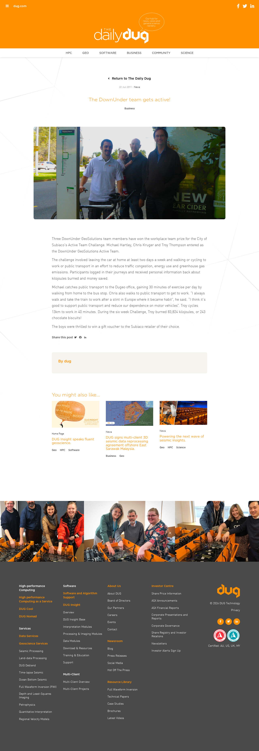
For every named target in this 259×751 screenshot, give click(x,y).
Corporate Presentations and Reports (170, 616)
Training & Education (76, 655)
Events (111, 622)
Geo (54, 450)
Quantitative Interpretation (35, 711)
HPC (69, 52)
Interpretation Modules (77, 626)
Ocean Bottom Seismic (33, 679)
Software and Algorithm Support (80, 595)
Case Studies (115, 703)
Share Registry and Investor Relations (169, 634)
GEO (85, 52)
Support (68, 662)
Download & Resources (77, 648)
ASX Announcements (164, 600)
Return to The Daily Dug (131, 78)
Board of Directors (118, 600)
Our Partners (115, 607)
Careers (112, 615)
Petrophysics (27, 704)
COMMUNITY (161, 52)
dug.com (20, 6)
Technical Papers (118, 696)
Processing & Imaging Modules (82, 633)
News (137, 86)
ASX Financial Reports (165, 607)
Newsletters (159, 643)
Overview (68, 612)
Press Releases (117, 655)
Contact (112, 629)
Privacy (235, 610)
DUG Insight (71, 604)
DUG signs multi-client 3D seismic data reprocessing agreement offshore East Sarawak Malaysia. (127, 443)
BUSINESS (134, 52)
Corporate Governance (165, 625)
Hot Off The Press (118, 670)
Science (181, 447)
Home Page (58, 433)
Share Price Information (166, 593)
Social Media (115, 663)
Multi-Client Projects (76, 688)
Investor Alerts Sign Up (166, 650)
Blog (110, 648)
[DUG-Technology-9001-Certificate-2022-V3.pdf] (219, 635)
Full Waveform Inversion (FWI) (37, 686)
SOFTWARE (107, 52)
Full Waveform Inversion (122, 689)
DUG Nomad (28, 616)
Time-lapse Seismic (31, 672)
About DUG (114, 593)
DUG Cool (26, 608)
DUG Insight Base (74, 619)
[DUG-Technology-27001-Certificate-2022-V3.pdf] (233, 635)
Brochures (114, 711)
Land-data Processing (33, 658)
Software (74, 450)
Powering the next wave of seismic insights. (182, 438)
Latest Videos (115, 718)
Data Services (28, 636)
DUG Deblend (27, 665)
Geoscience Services (33, 643)
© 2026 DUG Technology (225, 603)
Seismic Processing (31, 651)
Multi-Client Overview (76, 681)
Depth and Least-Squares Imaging (35, 695)
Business (129, 108)
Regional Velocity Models (34, 719)
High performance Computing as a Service (35, 599)
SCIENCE (187, 52)
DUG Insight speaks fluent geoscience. (73, 441)
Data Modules (71, 640)
